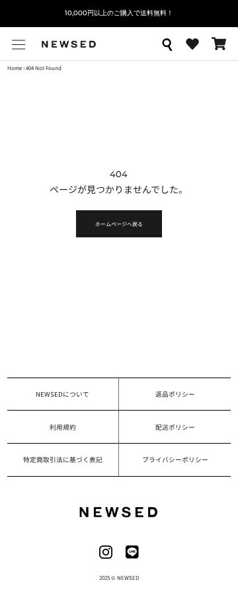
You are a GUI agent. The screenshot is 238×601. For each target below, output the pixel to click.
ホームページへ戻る (119, 223)
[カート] (219, 43)
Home (14, 67)
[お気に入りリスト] (192, 44)
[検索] (166, 43)
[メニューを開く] (18, 44)
